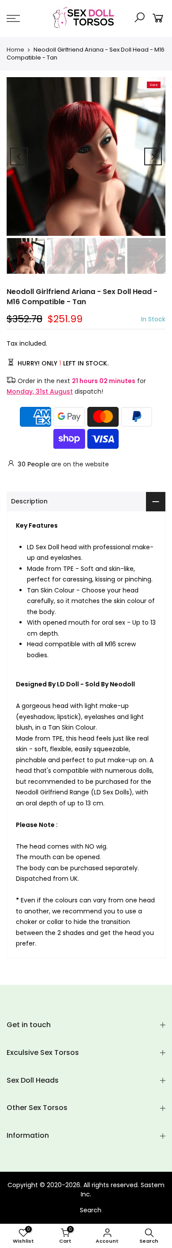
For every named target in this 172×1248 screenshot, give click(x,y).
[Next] (153, 156)
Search (90, 1210)
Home (15, 50)
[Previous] (19, 156)
